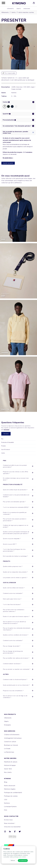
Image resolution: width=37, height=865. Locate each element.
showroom (18, 679)
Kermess (7, 803)
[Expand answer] (32, 466)
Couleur (5, 102)
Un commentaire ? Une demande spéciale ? (17, 126)
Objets (19, 8)
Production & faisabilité (7, 442)
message (6, 429)
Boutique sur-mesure (11, 745)
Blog (5, 782)
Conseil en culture (10, 742)
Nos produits (10, 714)
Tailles (4, 96)
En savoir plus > (8, 158)
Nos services (9, 731)
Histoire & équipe (10, 765)
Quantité (6, 114)
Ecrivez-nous (8, 820)
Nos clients (8, 772)
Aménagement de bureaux (13, 738)
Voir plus (6, 434)
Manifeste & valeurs (10, 762)
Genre (3, 93)
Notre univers (10, 758)
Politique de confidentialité (13, 793)
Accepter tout (22, 860)
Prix (2, 439)
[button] (9, 102)
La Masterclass (9, 752)
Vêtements (10, 8)
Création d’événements (11, 735)
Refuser (13, 860)
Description (4, 87)
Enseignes (27, 8)
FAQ (5, 810)
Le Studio (7, 749)
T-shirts (13, 12)
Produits (3, 446)
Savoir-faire (8, 769)
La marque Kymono (10, 806)
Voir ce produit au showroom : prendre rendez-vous (15, 132)
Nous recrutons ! (9, 823)
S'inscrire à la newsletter (12, 827)
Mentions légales (9, 789)
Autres (3, 453)
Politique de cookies (11, 796)
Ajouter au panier (8, 163)
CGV (5, 800)
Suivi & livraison (5, 449)
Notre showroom (9, 786)
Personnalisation (8, 120)
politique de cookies (19, 857)
